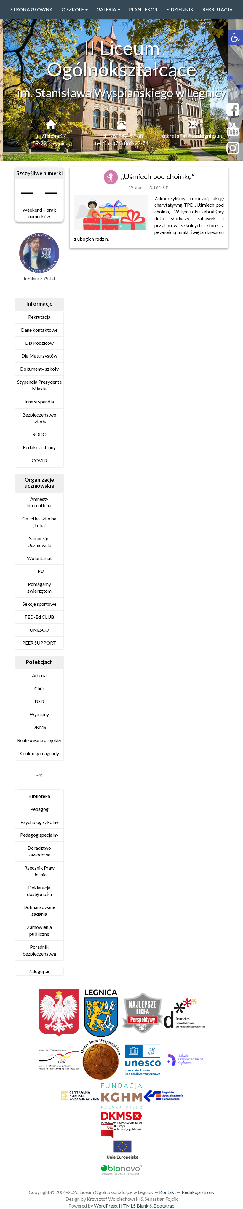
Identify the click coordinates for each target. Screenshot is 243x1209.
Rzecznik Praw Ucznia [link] (39, 871)
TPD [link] (39, 571)
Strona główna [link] (31, 9)
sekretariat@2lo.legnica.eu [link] (193, 136)
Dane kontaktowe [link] (39, 330)
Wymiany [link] (39, 714)
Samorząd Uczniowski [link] (39, 541)
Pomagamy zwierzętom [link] (39, 587)
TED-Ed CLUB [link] (39, 617)
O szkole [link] (73, 9)
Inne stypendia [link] (39, 401)
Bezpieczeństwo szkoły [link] (39, 418)
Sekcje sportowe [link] (39, 604)
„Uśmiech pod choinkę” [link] (157, 176)
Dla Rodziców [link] (39, 343)
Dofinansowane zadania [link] (39, 910)
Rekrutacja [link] (217, 9)
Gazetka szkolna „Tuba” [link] (39, 522)
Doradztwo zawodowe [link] (39, 851)
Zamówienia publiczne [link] (39, 930)
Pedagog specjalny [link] (39, 835)
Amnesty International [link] (39, 502)
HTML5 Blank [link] (133, 1205)
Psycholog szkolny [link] (39, 822)
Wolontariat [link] (39, 558)
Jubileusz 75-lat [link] (39, 278)
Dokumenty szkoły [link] (39, 368)
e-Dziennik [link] (180, 9)
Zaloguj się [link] (39, 971)
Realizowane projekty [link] (39, 740)
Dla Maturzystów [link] (39, 355)
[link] (235, 37)
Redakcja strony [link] (39, 447)
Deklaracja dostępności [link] (39, 891)
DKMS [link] (39, 727)
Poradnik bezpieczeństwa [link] (39, 950)
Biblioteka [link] (39, 796)
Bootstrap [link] (164, 1205)
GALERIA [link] (107, 9)
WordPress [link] (105, 1205)
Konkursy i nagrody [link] (39, 753)
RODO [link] (39, 434)
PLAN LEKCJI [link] (143, 9)
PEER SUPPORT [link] (39, 642)
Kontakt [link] (167, 1192)
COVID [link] (39, 460)
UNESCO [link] (39, 630)
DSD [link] (39, 701)
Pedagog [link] (39, 809)
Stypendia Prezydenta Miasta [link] (39, 385)
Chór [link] (39, 688)
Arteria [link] (39, 675)
